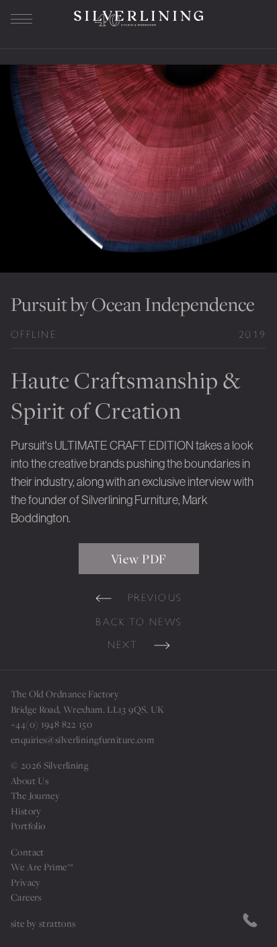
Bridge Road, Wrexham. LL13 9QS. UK (88, 709)
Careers (26, 897)
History (26, 811)
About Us (29, 780)
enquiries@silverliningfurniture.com (82, 739)
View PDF (139, 558)
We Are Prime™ (42, 867)
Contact (27, 852)
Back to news (138, 622)
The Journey (35, 795)
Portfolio (28, 826)
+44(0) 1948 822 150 (51, 724)
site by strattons (43, 923)
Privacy (26, 882)
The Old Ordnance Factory (65, 694)
